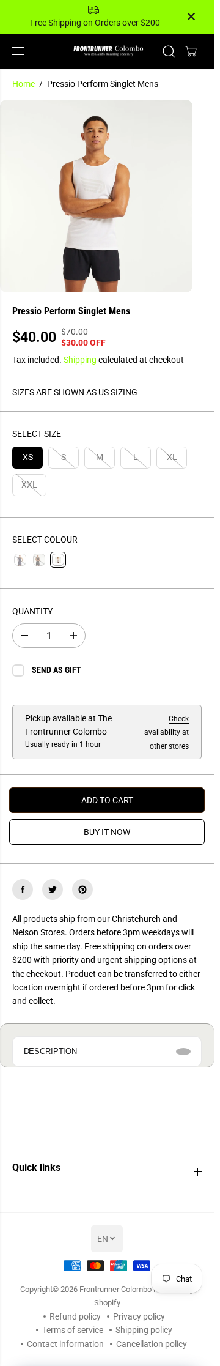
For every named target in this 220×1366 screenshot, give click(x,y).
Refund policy (75, 1316)
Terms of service (72, 1330)
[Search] (169, 51)
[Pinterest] (82, 889)
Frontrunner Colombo (115, 1289)
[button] (19, 51)
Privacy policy (139, 1316)
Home (23, 84)
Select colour (45, 539)
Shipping (80, 360)
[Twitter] (52, 889)
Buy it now (107, 832)
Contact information (65, 1344)
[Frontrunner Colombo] (107, 51)
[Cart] (191, 51)
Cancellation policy (151, 1344)
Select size (36, 434)
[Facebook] (22, 889)
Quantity (32, 611)
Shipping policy (144, 1330)
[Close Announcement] (191, 16)
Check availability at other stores (166, 733)
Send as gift (56, 670)
